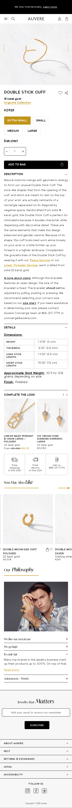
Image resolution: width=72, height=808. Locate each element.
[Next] (68, 48)
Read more (11, 669)
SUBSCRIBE (37, 725)
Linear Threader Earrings (21, 265)
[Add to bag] (47, 549)
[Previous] (4, 48)
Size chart (11, 140)
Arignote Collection (17, 102)
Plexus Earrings (40, 260)
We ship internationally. (36, 7)
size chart (29, 303)
